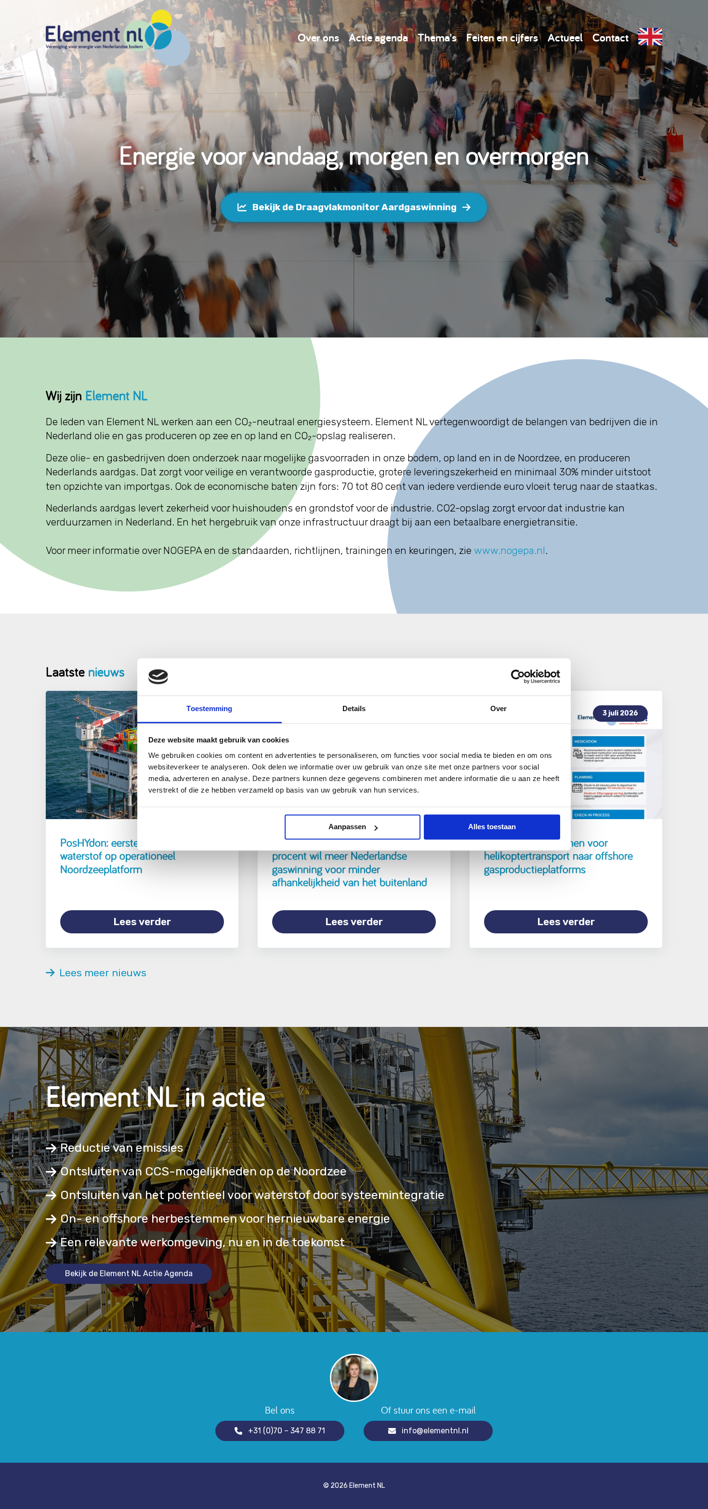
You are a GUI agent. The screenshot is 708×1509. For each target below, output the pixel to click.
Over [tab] (498, 708)
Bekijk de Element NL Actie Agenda (129, 1273)
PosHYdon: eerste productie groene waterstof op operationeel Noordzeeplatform (139, 855)
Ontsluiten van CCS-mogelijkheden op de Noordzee (203, 1171)
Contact (610, 37)
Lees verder (142, 922)
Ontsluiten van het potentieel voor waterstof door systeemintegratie (252, 1195)
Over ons (318, 37)
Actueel (565, 37)
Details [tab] (354, 708)
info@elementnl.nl (435, 1430)
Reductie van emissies (121, 1148)
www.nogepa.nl (509, 550)
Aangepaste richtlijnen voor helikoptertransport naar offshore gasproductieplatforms (558, 855)
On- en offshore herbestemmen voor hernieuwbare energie (225, 1219)
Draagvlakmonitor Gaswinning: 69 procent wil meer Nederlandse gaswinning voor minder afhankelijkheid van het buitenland (349, 862)
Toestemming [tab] (209, 708)
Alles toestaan (492, 827)
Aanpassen (347, 827)
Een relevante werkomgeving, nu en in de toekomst (202, 1242)
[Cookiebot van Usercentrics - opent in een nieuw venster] (518, 677)
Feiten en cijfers (502, 37)
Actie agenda (378, 37)
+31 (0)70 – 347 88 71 (286, 1430)
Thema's (437, 37)
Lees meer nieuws (100, 973)
